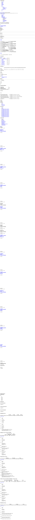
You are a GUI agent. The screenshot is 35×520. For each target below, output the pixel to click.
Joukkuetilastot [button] (3, 17)
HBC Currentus (3, 64)
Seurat (2, 3)
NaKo (2, 75)
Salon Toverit (3, 124)
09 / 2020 (5, 115)
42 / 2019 (5, 109)
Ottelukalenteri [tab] (3, 16)
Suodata (1, 101)
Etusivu (1, 12)
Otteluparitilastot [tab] (5, 20)
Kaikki (2, 103)
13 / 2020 (5, 116)
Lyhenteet (4, 8)
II (12, 94)
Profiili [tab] (2, 15)
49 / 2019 (5, 112)
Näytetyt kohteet (2, 394)
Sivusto (2, 6)
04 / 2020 (5, 113)
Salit (2, 5)
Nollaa (1, 126)
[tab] (17, 130)
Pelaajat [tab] (4, 21)
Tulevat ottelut (3, 105)
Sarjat (2, 2)
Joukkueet (3, 12)
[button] (17, 130)
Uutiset (4, 7)
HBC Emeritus (3, 63)
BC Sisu (2, 60)
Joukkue (1, 13)
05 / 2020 (5, 114)
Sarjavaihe (3, 13)
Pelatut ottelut (3, 104)
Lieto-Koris (3, 62)
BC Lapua (3, 120)
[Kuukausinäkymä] (0, 368)
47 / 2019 (5, 111)
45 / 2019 (5, 110)
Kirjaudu (3, 9)
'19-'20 (11, 94)
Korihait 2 (3, 59)
